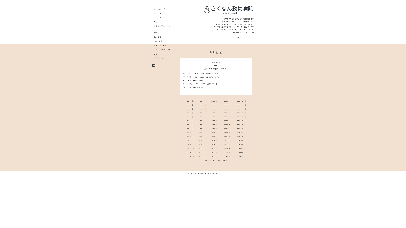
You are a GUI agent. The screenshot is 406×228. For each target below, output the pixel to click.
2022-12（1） (216, 129)
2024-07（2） (190, 117)
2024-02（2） (190, 121)
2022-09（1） (190, 133)
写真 (156, 33)
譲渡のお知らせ (160, 41)
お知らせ (157, 13)
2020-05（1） (216, 152)
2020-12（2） (190, 149)
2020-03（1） (242, 152)
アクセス (157, 17)
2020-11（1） (203, 149)
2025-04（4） (203, 109)
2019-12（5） (216, 156)
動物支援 (157, 37)
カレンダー (158, 22)
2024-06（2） (203, 117)
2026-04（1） (229, 101)
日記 (156, 54)
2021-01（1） (242, 145)
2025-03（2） (216, 109)
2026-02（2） (190, 105)
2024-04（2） (229, 117)
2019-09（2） (209, 160)
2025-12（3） (203, 105)
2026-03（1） (242, 101)
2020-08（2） (242, 149)
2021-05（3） (190, 145)
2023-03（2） (242, 125)
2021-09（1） (203, 141)
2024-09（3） (229, 113)
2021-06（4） (242, 141)
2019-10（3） (242, 156)
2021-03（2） (216, 145)
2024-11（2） (203, 113)
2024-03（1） (242, 117)
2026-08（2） (190, 101)
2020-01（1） (203, 156)
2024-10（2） (216, 113)
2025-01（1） (242, 109)
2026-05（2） (216, 101)
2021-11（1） (242, 137)
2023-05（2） (229, 125)
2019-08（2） (222, 160)
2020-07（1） (190, 152)
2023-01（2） (203, 129)
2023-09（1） (190, 125)
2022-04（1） (190, 137)
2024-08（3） (242, 113)
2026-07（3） (203, 101)
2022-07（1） (216, 133)
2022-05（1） (242, 133)
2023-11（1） (229, 121)
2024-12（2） (190, 113)
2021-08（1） (216, 141)
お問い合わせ (159, 58)
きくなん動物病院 (198, 173)
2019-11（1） (229, 156)
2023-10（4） (242, 121)
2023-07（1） (216, 125)
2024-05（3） (216, 117)
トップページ (159, 9)
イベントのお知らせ (162, 50)
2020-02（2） (190, 156)
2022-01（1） (216, 137)
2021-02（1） (229, 145)
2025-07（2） (242, 105)
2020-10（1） (216, 149)
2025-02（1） (229, 109)
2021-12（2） (229, 137)
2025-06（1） (190, 109)
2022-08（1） (203, 133)
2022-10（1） (242, 129)
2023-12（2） (216, 121)
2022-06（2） (229, 133)
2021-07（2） (229, 141)
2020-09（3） (229, 149)
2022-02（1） (203, 137)
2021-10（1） (190, 141)
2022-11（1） (229, 129)
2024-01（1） (203, 121)
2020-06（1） (203, 152)
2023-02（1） (190, 129)
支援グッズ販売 (160, 45)
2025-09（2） (229, 105)
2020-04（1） (229, 152)
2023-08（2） (203, 125)
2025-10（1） (216, 105)
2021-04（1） (203, 145)
